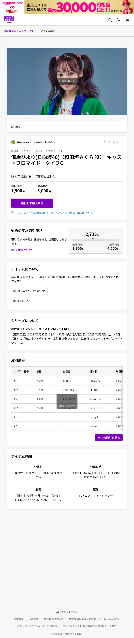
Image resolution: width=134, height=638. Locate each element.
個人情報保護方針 (54, 618)
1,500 (16, 190)
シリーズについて (25, 320)
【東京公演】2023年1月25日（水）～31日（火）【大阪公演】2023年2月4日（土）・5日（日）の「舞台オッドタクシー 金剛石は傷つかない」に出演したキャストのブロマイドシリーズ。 (67, 338)
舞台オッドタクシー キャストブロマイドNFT (40, 329)
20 (27, 301)
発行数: (20, 300)
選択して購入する (32, 203)
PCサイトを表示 (69, 612)
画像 (17, 126)
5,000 (42, 190)
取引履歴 (18, 360)
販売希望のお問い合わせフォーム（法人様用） (95, 618)
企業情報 (18, 618)
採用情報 (34, 618)
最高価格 (43, 185)
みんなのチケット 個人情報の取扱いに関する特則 (89, 625)
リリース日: (24, 291)
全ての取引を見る (109, 437)
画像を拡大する (69, 81)
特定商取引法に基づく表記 (67, 634)
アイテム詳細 (21, 456)
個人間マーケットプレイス (19, 31)
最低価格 (16, 185)
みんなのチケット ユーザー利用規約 (37, 625)
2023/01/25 (38, 291)
